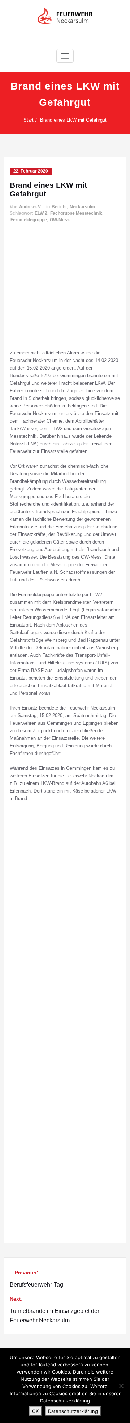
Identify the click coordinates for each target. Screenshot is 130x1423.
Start (28, 120)
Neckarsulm (82, 206)
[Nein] (121, 1385)
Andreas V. (30, 206)
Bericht (59, 206)
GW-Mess (60, 219)
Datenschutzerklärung (73, 1411)
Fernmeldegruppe (28, 219)
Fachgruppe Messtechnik (76, 213)
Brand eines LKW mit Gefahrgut (73, 120)
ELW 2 (41, 213)
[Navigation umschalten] (65, 56)
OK (35, 1411)
